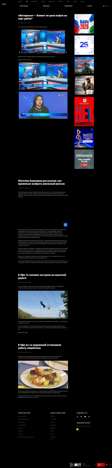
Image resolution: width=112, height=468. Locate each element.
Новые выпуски (24, 6)
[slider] (37, 52)
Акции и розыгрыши (23, 419)
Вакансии (20, 431)
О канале (89, 6)
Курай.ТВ (82, 1)
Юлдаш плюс (51, 1)
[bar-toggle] (108, 6)
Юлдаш (43, 1)
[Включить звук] (65, 225)
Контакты (20, 434)
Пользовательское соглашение (26, 437)
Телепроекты (46, 6)
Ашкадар (61, 1)
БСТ (27, 1)
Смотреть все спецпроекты (83, 426)
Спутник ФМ (34, 1)
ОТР (51, 440)
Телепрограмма (68, 6)
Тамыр (68, 1)
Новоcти (20, 1)
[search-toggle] (105, 6)
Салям (75, 1)
